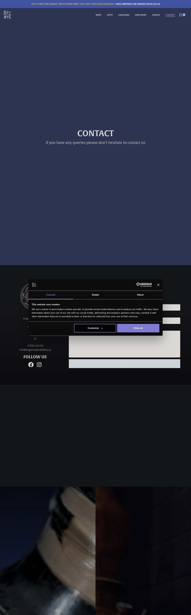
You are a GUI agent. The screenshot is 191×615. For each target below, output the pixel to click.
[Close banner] (158, 285)
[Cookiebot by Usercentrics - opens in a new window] (139, 285)
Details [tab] (95, 294)
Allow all (138, 328)
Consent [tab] (50, 294)
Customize (93, 328)
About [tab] (140, 294)
